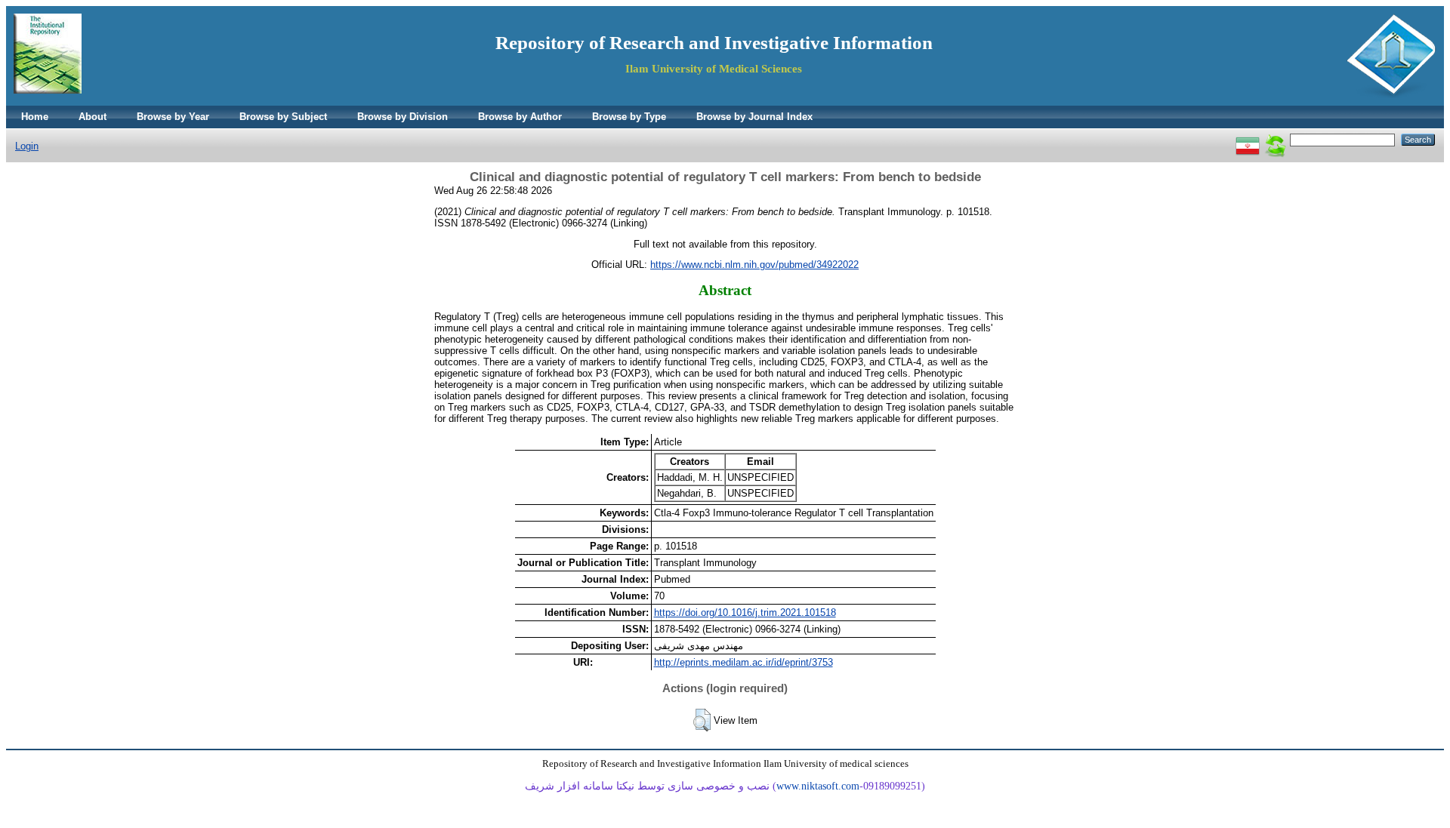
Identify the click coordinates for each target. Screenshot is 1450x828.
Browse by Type (629, 116)
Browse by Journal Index (754, 116)
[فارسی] (1248, 139)
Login (27, 146)
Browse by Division (402, 116)
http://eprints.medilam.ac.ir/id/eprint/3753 (743, 662)
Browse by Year (173, 116)
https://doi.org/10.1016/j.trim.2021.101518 (745, 612)
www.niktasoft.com (817, 786)
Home (34, 116)
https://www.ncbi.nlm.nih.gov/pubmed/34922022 (754, 264)
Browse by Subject (283, 116)
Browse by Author (520, 116)
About (92, 116)
